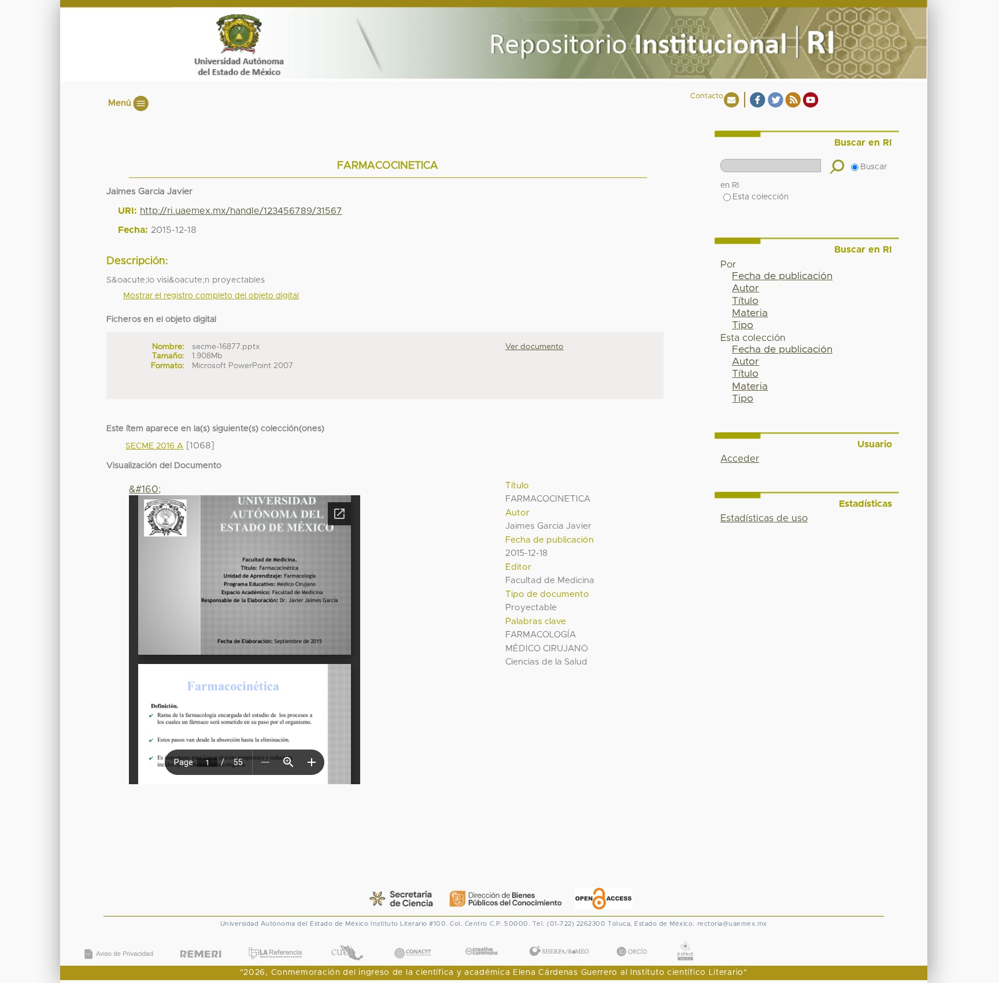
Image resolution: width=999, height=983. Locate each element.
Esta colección (760, 197)
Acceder (739, 458)
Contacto (706, 96)
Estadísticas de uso (764, 518)
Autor (745, 288)
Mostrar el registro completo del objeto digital (211, 296)
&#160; (145, 489)
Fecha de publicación (782, 276)
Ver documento (534, 347)
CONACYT (412, 941)
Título (745, 301)
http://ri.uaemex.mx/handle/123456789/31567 (241, 211)
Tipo (742, 325)
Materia (750, 313)
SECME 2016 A (154, 446)
